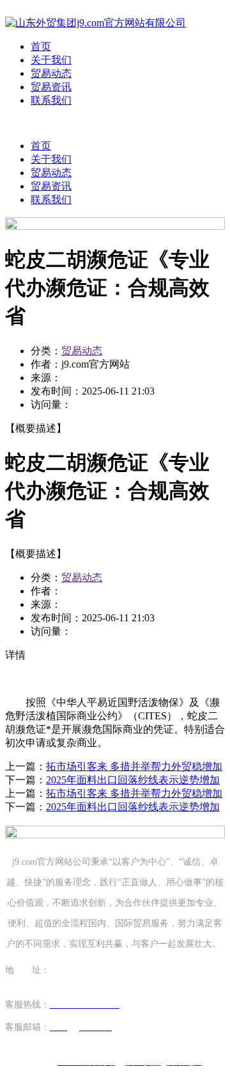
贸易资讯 (51, 86)
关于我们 (51, 59)
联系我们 (51, 100)
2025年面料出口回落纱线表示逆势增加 (133, 779)
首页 (41, 46)
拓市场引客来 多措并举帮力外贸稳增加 (134, 766)
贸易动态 (51, 73)
